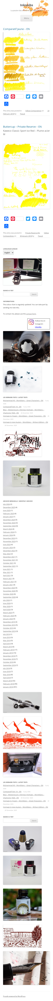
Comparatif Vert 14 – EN (12, 407)
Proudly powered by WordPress (14, 996)
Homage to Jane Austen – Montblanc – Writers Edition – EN (25, 422)
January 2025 (8, 516)
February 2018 (8, 684)
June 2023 (6, 544)
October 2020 (8, 594)
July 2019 (6, 634)
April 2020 (7, 609)
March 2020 (7, 612)
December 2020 (9, 588)
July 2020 (6, 600)
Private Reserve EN (32, 233)
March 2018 (7, 681)
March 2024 (7, 529)
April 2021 (7, 575)
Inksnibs (26, 5)
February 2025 (8, 513)
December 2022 (9, 551)
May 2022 (6, 554)
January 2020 (8, 619)
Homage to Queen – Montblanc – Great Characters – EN (24, 416)
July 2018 (6, 668)
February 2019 (8, 650)
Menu (26, 18)
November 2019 (9, 625)
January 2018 (8, 687)
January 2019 (8, 653)
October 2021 (8, 563)
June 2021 (6, 569)
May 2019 (6, 640)
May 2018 (6, 674)
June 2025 (6, 510)
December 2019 (9, 622)
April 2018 (7, 677)
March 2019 (7, 647)
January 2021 (8, 585)
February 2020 (8, 616)
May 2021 (6, 572)
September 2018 (9, 665)
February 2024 (8, 532)
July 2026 (6, 504)
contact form (31, 314)
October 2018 (8, 662)
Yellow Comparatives (33, 111)
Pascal (22, 114)
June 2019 (6, 637)
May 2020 (6, 606)
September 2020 (9, 597)
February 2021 (8, 581)
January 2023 (8, 547)
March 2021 (7, 578)
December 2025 (9, 507)
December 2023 (9, 538)
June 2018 (6, 671)
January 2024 (8, 535)
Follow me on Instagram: (40, 324)
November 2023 (9, 541)
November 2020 (9, 591)
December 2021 (9, 557)
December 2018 (9, 656)
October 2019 (8, 628)
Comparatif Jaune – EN (16, 29)
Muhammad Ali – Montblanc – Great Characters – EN (23, 400)
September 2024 (9, 526)
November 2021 (9, 560)
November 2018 (9, 659)
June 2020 (6, 603)
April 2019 (7, 643)
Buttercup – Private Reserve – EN (22, 126)
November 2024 (9, 523)
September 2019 (9, 631)
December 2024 (9, 520)
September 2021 (9, 566)
